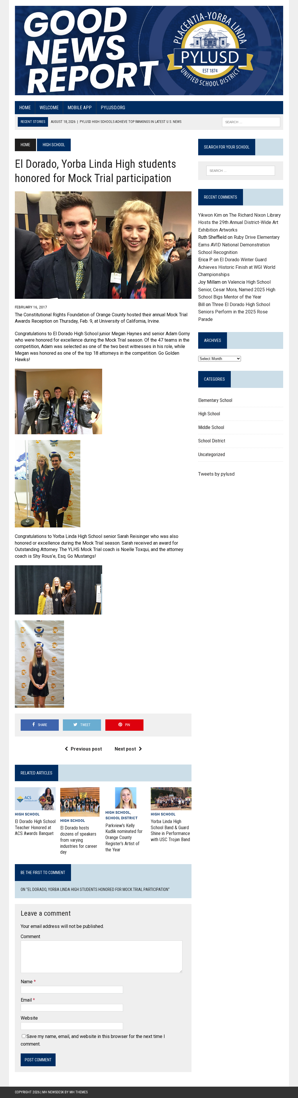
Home (25, 107)
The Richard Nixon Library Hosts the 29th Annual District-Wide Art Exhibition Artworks (239, 222)
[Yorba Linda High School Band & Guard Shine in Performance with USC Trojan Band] (171, 806)
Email (27, 1000)
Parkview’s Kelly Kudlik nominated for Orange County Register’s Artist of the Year (124, 837)
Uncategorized (211, 454)
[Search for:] (240, 171)
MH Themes (79, 1092)
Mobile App (80, 107)
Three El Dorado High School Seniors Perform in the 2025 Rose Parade (234, 312)
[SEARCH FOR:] (251, 121)
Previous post (86, 749)
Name (27, 981)
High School (27, 814)
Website (29, 1018)
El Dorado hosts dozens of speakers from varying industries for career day (78, 840)
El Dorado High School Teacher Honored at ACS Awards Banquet (35, 827)
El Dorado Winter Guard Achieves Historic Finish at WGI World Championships (236, 267)
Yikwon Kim (210, 215)
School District (121, 818)
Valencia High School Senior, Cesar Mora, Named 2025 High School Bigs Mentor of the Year (236, 289)
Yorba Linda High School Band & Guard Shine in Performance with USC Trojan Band (170, 830)
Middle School (211, 427)
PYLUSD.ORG (113, 107)
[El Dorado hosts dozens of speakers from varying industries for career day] (80, 812)
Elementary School (215, 400)
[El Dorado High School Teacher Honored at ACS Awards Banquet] (35, 806)
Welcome (49, 107)
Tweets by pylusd (216, 474)
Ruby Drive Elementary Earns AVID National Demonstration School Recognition (239, 244)
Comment (30, 936)
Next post (125, 749)
